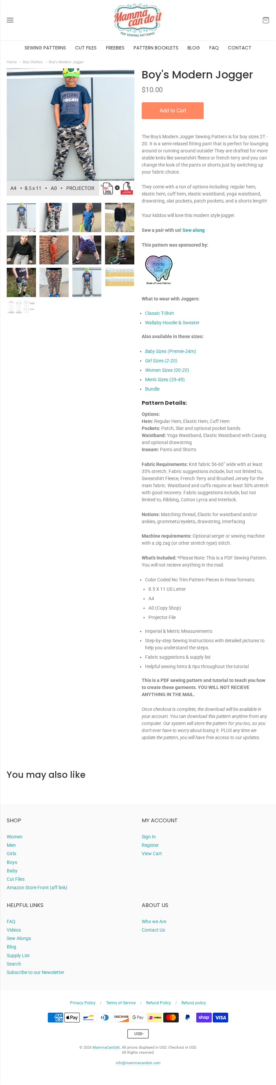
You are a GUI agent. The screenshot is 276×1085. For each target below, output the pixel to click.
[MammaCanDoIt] (138, 20)
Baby (12, 870)
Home (12, 62)
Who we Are (154, 921)
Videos (14, 930)
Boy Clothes (33, 62)
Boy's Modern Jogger (66, 62)
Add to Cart (173, 110)
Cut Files (16, 879)
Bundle (152, 389)
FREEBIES (115, 47)
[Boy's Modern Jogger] (21, 217)
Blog (11, 946)
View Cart (152, 853)
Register (150, 845)
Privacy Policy (83, 1003)
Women (15, 836)
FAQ (214, 47)
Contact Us (153, 930)
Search (14, 964)
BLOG (193, 47)
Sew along (193, 230)
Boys (12, 862)
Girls (11, 853)
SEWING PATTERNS (45, 47)
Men (11, 845)
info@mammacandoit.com (138, 1063)
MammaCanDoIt (106, 1047)
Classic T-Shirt (159, 313)
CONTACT (239, 47)
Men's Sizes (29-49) (165, 379)
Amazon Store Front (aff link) (37, 887)
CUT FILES (86, 47)
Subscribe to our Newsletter (35, 972)
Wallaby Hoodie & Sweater (172, 322)
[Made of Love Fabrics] (158, 291)
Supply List (18, 955)
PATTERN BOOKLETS (156, 47)
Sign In (149, 836)
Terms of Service (121, 1003)
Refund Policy (158, 1003)
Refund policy (193, 1003)
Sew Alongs (19, 938)
